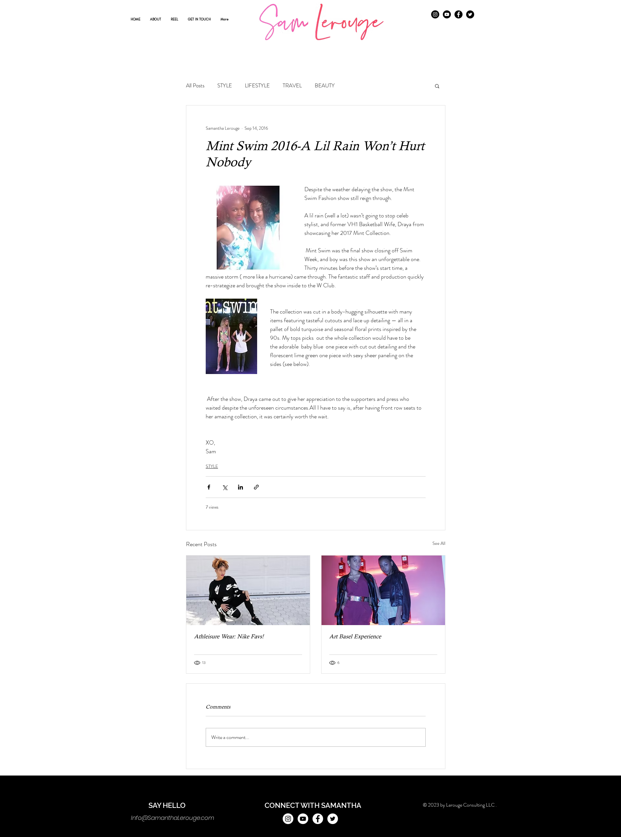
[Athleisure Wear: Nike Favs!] (248, 590)
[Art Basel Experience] (383, 590)
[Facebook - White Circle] (317, 818)
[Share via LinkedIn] (240, 487)
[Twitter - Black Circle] (470, 14)
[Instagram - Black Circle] (435, 14)
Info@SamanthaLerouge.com (172, 818)
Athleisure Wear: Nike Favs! (229, 636)
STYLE (224, 85)
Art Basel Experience (355, 636)
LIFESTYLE (257, 85)
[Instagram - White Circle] (288, 818)
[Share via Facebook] (209, 487)
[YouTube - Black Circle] (447, 14)
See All (438, 543)
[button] (437, 85)
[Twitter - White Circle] (332, 818)
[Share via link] (256, 487)
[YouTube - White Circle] (303, 818)
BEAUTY (325, 85)
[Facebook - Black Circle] (458, 14)
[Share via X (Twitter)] (225, 487)
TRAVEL (292, 85)
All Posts (195, 85)
